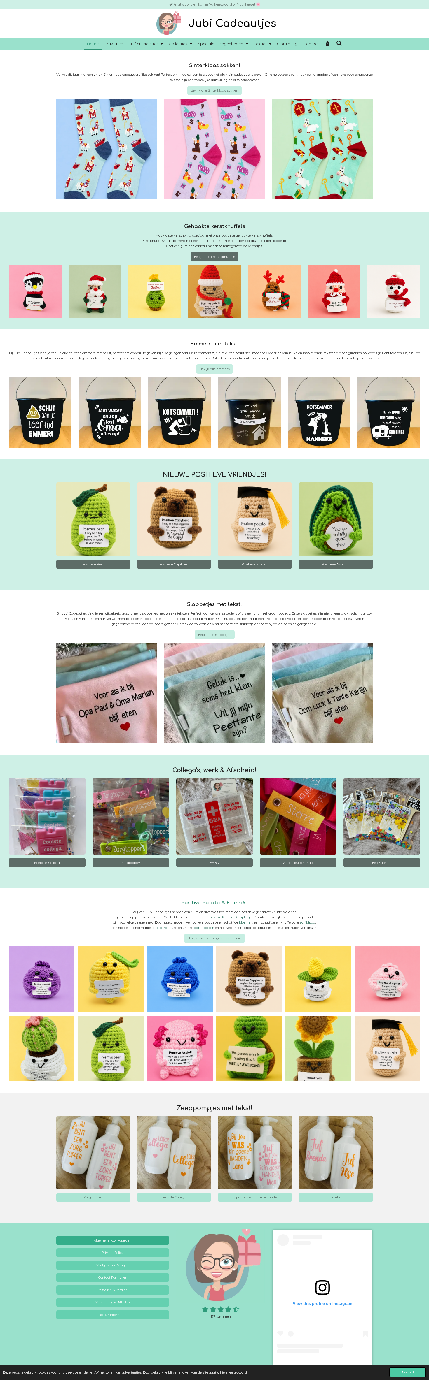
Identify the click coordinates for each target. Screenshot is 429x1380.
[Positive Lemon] (110, 979)
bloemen (245, 922)
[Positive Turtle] (249, 1048)
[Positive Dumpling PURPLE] (41, 979)
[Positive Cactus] (41, 1048)
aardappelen (204, 927)
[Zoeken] (339, 43)
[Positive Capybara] (249, 979)
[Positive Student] (387, 1048)
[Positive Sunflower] (318, 1048)
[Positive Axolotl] (179, 1048)
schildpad (307, 922)
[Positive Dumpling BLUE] (179, 979)
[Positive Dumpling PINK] (387, 979)
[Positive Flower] (318, 979)
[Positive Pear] (110, 1048)
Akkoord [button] (408, 1372)
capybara (159, 927)
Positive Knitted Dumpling (229, 917)
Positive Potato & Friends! (214, 903)
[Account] (328, 44)
